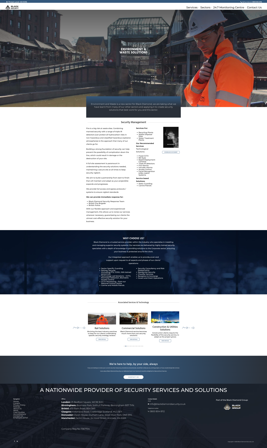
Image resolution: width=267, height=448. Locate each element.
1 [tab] (124, 346)
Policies (16, 407)
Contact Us (254, 7)
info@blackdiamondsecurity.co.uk (167, 404)
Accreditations (19, 414)
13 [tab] (142, 346)
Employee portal (20, 418)
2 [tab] (125, 346)
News (15, 410)
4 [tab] (128, 346)
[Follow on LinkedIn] (17, 441)
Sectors (205, 7)
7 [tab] (133, 346)
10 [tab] (138, 346)
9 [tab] (136, 346)
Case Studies (19, 412)
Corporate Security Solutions (133, 327)
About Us (17, 409)
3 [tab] (127, 346)
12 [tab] (141, 346)
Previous (85, 327)
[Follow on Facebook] (14, 441)
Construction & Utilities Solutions (102, 328)
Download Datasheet (170, 152)
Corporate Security (165, 328)
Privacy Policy (19, 405)
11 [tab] (139, 346)
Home (16, 401)
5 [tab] (130, 346)
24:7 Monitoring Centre (228, 7)
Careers (16, 403)
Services (191, 7)
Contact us (133, 377)
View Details (102, 340)
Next (182, 327)
